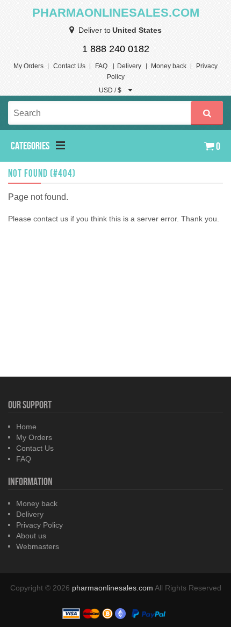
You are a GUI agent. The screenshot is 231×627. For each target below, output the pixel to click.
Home (26, 426)
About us (31, 535)
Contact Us (69, 66)
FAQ (101, 66)
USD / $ (111, 90)
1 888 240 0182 (115, 49)
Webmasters (37, 546)
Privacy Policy (39, 525)
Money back (168, 66)
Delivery (129, 66)
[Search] (207, 113)
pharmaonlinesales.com (113, 587)
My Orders (28, 66)
